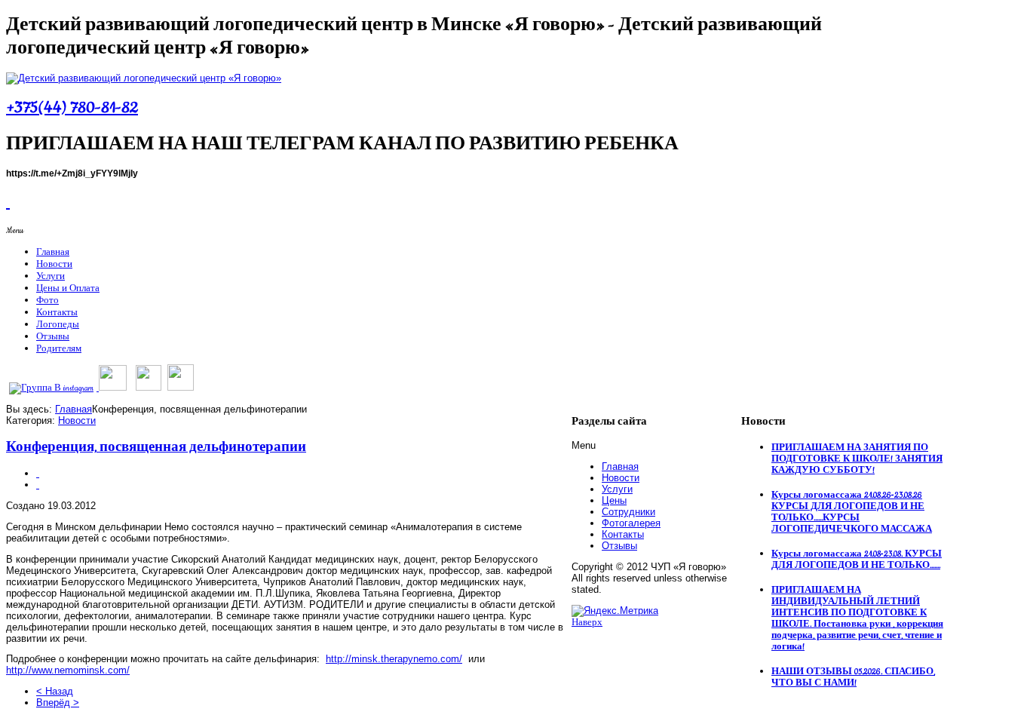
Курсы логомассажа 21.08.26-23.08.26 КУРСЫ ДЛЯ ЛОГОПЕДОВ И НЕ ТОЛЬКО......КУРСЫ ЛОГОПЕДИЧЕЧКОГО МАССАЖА (851, 512)
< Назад (54, 691)
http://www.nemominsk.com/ (68, 670)
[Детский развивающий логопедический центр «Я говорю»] (143, 78)
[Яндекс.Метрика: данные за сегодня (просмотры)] (615, 611)
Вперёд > (57, 702)
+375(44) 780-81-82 (72, 107)
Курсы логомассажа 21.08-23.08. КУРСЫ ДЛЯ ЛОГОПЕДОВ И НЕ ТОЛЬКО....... (856, 560)
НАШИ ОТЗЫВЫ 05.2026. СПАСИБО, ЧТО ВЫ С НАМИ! (853, 678)
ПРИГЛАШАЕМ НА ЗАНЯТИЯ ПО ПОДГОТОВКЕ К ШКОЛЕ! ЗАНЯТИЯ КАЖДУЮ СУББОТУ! (857, 459)
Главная (73, 409)
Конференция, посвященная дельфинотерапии (156, 448)
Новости (77, 420)
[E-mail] (37, 484)
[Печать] (37, 473)
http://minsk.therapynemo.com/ (394, 658)
